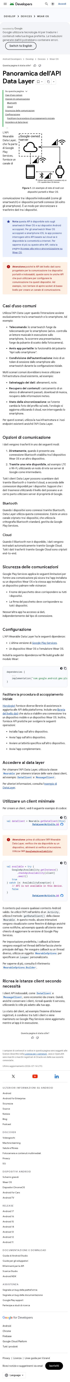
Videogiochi (9, 1137)
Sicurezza (8, 1103)
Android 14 (8, 1226)
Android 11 (8, 1242)
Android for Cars (11, 1192)
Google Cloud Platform (15, 1341)
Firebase (7, 1336)
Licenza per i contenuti (36, 1053)
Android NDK (9, 1276)
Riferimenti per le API (13, 1266)
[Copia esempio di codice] (65, 668)
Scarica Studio (10, 1271)
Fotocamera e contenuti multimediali (22, 1153)
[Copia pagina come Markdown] (49, 81)
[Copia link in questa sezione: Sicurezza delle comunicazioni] (61, 567)
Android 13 (8, 1231)
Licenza (17, 1358)
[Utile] (34, 65)
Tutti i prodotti (10, 1346)
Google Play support (13, 1300)
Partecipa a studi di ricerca (16, 1305)
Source (6, 1108)
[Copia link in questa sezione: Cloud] (14, 535)
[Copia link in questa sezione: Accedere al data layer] (48, 763)
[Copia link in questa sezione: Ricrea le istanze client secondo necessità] (23, 986)
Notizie (6, 1113)
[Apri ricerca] (47, 4)
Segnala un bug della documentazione (23, 1295)
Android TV (8, 1197)
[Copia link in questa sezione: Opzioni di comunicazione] (54, 438)
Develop (10, 16)
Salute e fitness (10, 1148)
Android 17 (8, 1211)
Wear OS (43, 16)
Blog (5, 1119)
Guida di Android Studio (15, 1255)
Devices (26, 16)
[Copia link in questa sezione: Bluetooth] (20, 503)
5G (4, 1163)
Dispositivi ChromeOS (14, 1187)
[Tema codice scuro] (61, 668)
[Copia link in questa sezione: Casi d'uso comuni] (39, 306)
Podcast (7, 1124)
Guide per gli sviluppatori (15, 1260)
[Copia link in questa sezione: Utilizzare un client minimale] (58, 801)
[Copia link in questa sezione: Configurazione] (34, 630)
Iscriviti (54, 1365)
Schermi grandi (11, 1177)
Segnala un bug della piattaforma (20, 1289)
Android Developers (12, 59)
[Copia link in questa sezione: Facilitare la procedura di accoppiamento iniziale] (16, 699)
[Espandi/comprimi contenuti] (26, 91)
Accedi (62, 3)
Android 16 (8, 1216)
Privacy (6, 1158)
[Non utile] (39, 65)
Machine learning (12, 1142)
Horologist (9, 706)
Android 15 (8, 1221)
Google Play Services (44, 643)
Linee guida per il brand (37, 1358)
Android (7, 1093)
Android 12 (8, 1237)
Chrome (7, 1331)
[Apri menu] (5, 4)
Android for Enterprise (14, 1098)
